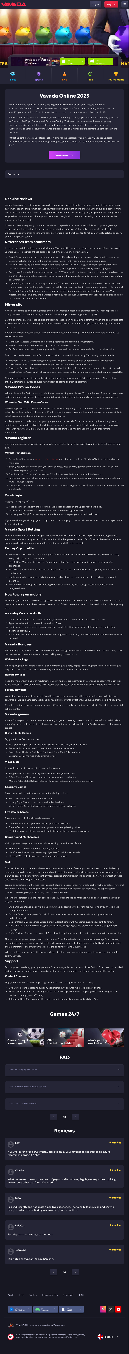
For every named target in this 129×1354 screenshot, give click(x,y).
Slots (11, 1295)
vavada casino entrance (47, 459)
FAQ (81, 1295)
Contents (68, 1295)
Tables (33, 1295)
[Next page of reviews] (75, 1272)
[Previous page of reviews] (53, 1272)
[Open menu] (124, 4)
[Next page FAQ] (75, 1117)
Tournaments (50, 1295)
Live (21, 1295)
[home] (13, 4)
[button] (125, 38)
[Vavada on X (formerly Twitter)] (111, 1309)
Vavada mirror (64, 155)
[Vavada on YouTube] (118, 1309)
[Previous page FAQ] (53, 1117)
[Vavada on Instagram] (103, 1309)
